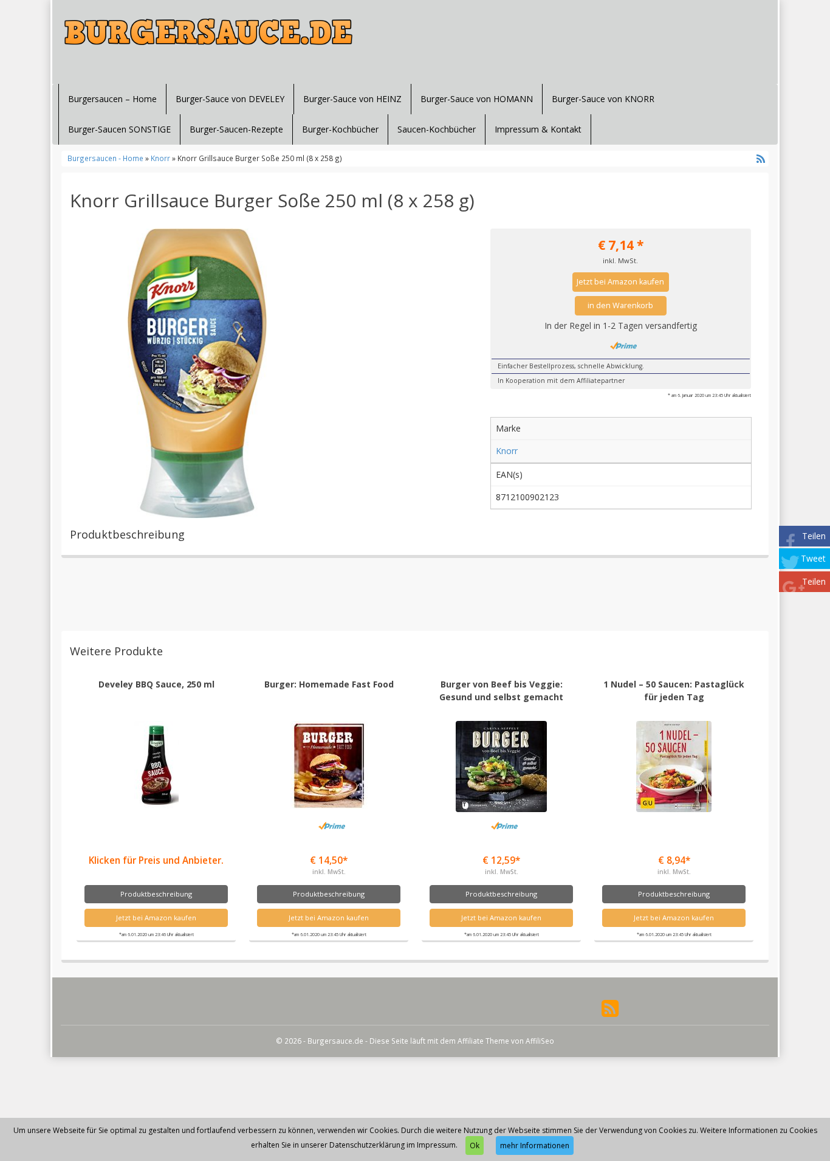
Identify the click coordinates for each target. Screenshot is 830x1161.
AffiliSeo (540, 1041)
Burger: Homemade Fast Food (329, 684)
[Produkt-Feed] (610, 1007)
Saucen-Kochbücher (436, 129)
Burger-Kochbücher (340, 129)
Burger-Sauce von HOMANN (476, 99)
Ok (474, 1145)
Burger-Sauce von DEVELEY (230, 99)
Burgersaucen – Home (112, 99)
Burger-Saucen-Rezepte (236, 129)
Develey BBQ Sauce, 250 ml (156, 684)
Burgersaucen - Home (105, 158)
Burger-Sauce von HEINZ (352, 99)
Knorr (160, 158)
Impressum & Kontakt (538, 129)
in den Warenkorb (620, 305)
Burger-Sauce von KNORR (603, 99)
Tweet (813, 558)
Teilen (814, 536)
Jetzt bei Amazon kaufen (620, 282)
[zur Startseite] (208, 32)
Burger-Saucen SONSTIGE (119, 129)
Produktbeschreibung (156, 893)
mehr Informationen (534, 1145)
